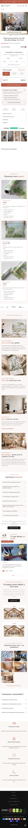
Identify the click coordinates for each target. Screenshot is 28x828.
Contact (13, 792)
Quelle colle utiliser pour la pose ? (14, 501)
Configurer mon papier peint (14, 85)
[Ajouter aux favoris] (25, 12)
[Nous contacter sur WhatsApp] (25, 825)
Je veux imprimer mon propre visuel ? (14, 515)
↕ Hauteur (20, 58)
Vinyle (22, 74)
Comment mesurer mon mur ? (14, 64)
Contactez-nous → (14, 600)
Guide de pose (5, 119)
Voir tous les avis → (7, 541)
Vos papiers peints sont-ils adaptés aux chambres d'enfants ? (14, 487)
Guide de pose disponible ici (8, 428)
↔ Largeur (8, 58)
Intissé (6, 74)
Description (5, 122)
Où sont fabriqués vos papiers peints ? (14, 496)
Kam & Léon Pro (14, 804)
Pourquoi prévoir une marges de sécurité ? (14, 482)
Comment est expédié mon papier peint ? (14, 492)
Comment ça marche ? (7, 113)
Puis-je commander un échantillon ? (14, 511)
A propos (13, 795)
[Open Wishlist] (23, 5)
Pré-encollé (14, 74)
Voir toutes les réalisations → (14, 685)
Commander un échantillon (14, 102)
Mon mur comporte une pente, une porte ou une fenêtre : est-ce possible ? (14, 506)
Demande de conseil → (14, 527)
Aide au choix (22, 69)
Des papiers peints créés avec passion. (13, 816)
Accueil (2, 9)
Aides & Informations (13, 801)
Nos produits (13, 798)
